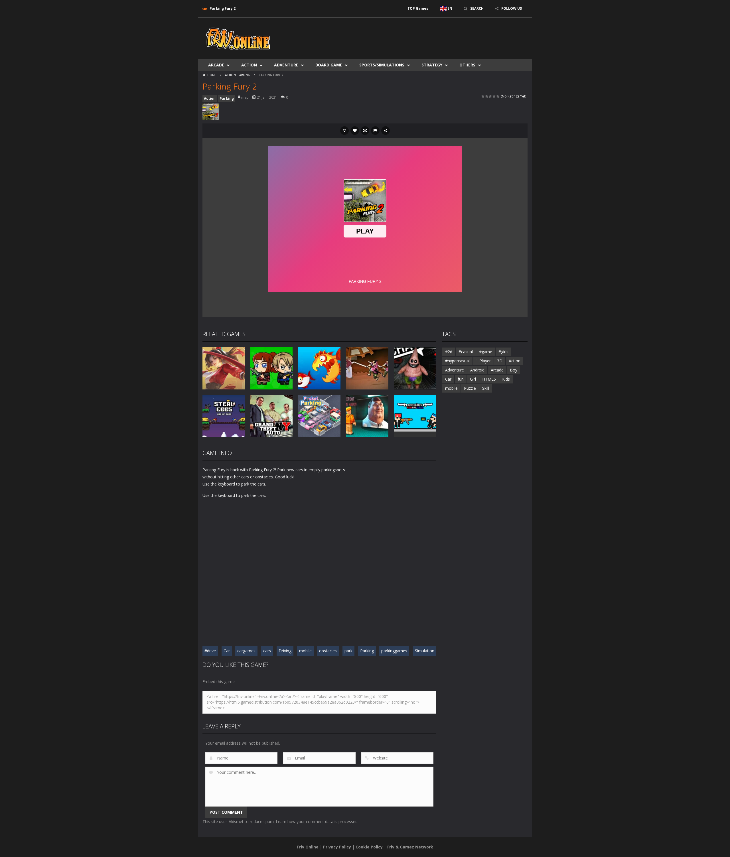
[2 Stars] (487, 96)
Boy (513, 370)
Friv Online (308, 847)
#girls (503, 351)
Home (211, 75)
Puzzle (470, 388)
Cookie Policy (369, 847)
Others (467, 65)
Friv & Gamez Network (410, 847)
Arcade (216, 65)
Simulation (424, 650)
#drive (210, 650)
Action (249, 65)
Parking (244, 75)
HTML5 (489, 379)
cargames (246, 650)
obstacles (328, 650)
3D (499, 360)
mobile (305, 650)
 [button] (375, 130)
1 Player (483, 360)
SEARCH (477, 8)
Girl (473, 379)
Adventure (286, 65)
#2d (448, 351)
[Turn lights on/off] (344, 130)
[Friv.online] (238, 38)
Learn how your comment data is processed (317, 821)
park (348, 650)
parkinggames (394, 650)
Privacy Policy (337, 847)
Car (227, 650)
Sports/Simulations (381, 65)
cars (267, 650)
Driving (285, 650)
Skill (485, 388)
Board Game (328, 65)
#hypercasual (457, 360)
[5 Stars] (498, 96)
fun (461, 379)
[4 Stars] (494, 96)
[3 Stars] (490, 96)
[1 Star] (483, 96)
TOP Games (417, 8)
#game (485, 351)
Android (477, 370)
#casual (466, 351)
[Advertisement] (424, 35)
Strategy (431, 65)
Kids (506, 379)
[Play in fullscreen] (365, 130)
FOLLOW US (511, 8)
